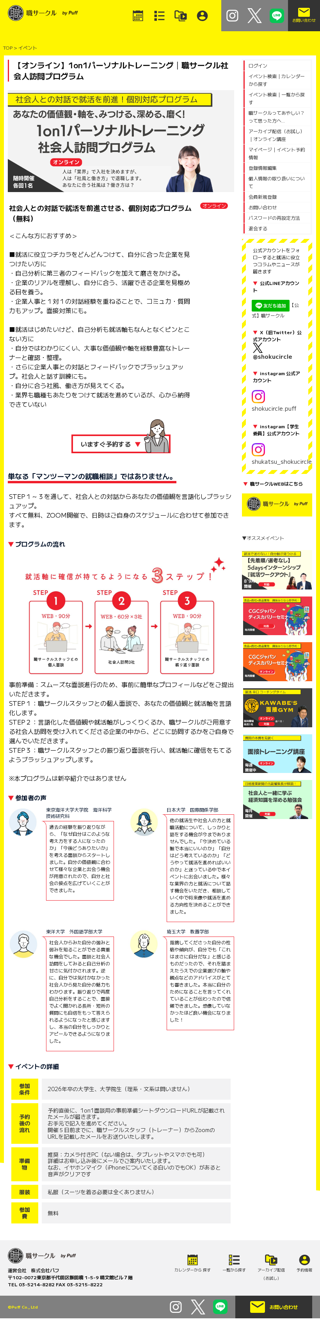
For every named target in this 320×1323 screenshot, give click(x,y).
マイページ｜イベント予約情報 (277, 153)
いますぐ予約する (111, 444)
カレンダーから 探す (192, 1270)
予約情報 (304, 1270)
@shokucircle (272, 356)
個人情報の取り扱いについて (277, 182)
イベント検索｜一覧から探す (277, 98)
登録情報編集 (263, 167)
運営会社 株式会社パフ (33, 1270)
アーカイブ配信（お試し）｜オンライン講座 (277, 135)
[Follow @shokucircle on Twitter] (255, 14)
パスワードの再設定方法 (274, 217)
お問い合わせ (263, 207)
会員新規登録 (263, 196)
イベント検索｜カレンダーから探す (277, 80)
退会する (258, 228)
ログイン (258, 65)
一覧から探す (234, 1270)
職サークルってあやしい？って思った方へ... (277, 116)
